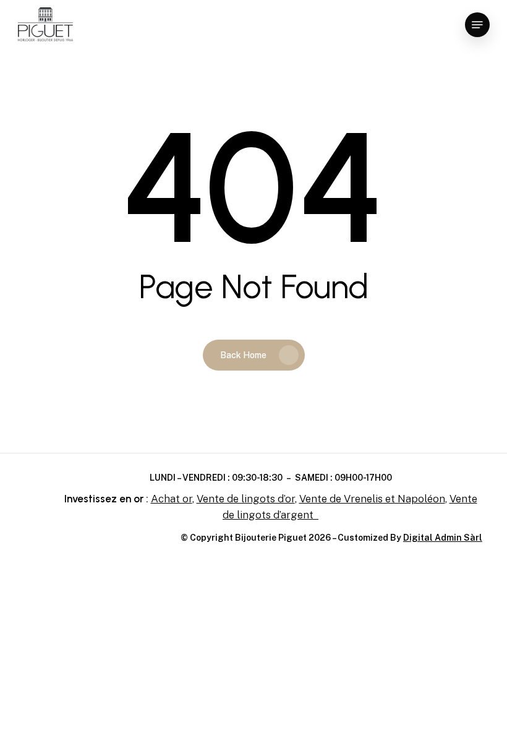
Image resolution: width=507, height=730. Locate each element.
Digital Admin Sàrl (442, 538)
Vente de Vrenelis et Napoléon (372, 498)
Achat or (171, 498)
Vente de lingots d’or (246, 498)
